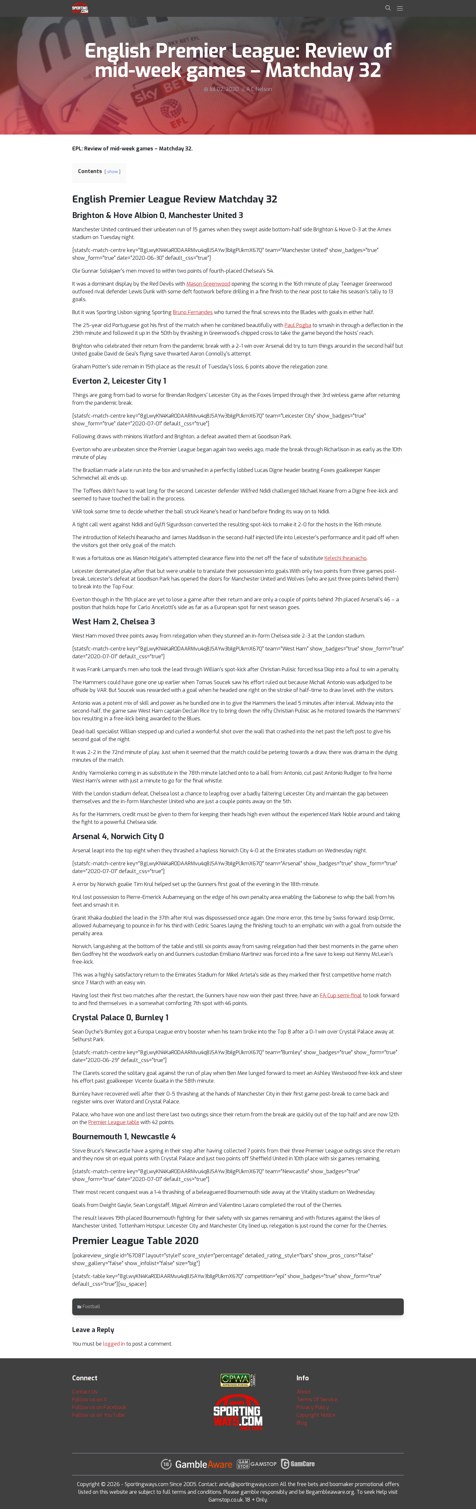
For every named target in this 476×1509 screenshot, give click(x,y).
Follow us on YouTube (98, 1415)
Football (91, 1307)
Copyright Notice (316, 1415)
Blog (302, 1422)
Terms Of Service (317, 1399)
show (112, 171)
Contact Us (84, 1391)
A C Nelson (259, 89)
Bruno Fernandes (193, 312)
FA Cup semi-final (341, 995)
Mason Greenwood (208, 283)
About (304, 1391)
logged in (114, 1343)
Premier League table (113, 1122)
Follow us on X (89, 1399)
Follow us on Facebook (99, 1407)
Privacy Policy (313, 1407)
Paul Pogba (298, 325)
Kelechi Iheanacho (345, 558)
